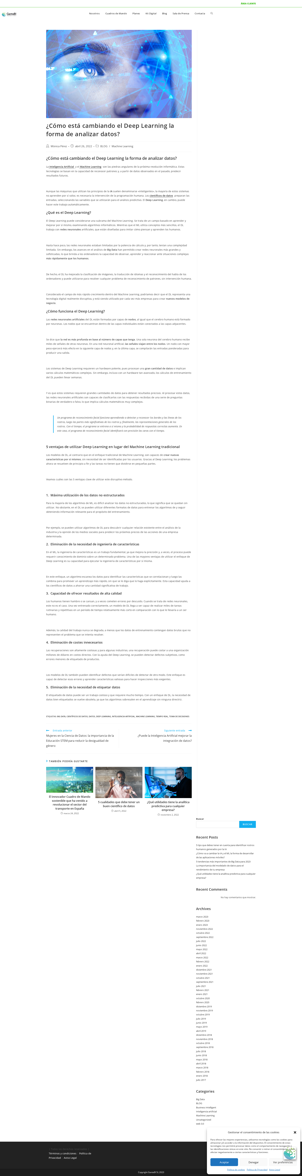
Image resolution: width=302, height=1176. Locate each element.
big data (61, 716)
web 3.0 (200, 1123)
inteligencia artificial (123, 716)
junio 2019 (201, 1022)
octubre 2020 (203, 998)
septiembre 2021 (204, 981)
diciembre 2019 (204, 1006)
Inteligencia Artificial (62, 166)
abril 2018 (201, 1063)
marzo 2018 (202, 1067)
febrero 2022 (202, 961)
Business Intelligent (206, 1107)
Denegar (254, 1162)
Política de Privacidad (257, 1169)
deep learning (103, 716)
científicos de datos (77, 716)
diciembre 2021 (204, 969)
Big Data (200, 1099)
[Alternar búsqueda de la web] (212, 13)
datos (92, 716)
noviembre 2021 (204, 973)
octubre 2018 (203, 1043)
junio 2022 (201, 945)
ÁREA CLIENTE (248, 3)
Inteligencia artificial (206, 1111)
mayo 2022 (201, 949)
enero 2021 (202, 994)
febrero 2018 (202, 1071)
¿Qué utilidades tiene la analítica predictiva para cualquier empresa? (168, 806)
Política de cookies (236, 1169)
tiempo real (162, 716)
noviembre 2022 (204, 928)
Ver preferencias (283, 1162)
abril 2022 (201, 953)
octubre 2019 (203, 1014)
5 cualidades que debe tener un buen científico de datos (119, 804)
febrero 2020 (202, 1002)
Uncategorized (203, 1119)
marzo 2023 (202, 916)
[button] (295, 1132)
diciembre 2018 (204, 1034)
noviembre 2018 (204, 1039)
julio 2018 (201, 1051)
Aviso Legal (274, 1169)
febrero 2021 (202, 990)
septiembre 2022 (204, 937)
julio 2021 (201, 986)
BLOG (103, 146)
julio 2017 (201, 1079)
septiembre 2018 (204, 1047)
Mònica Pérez (59, 146)
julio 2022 (201, 941)
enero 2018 (202, 1075)
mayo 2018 (201, 1059)
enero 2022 (202, 965)
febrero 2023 (202, 920)
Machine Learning (122, 146)
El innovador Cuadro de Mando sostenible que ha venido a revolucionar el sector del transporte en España (69, 802)
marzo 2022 (202, 957)
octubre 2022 (203, 932)
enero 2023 (202, 924)
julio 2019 (201, 1018)
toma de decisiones (179, 716)
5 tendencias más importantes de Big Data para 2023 (223, 861)
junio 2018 (201, 1055)
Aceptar (224, 1162)
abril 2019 (201, 1030)
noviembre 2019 (204, 1010)
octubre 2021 (203, 977)
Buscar (200, 818)
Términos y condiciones (62, 1153)
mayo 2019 (201, 1026)
